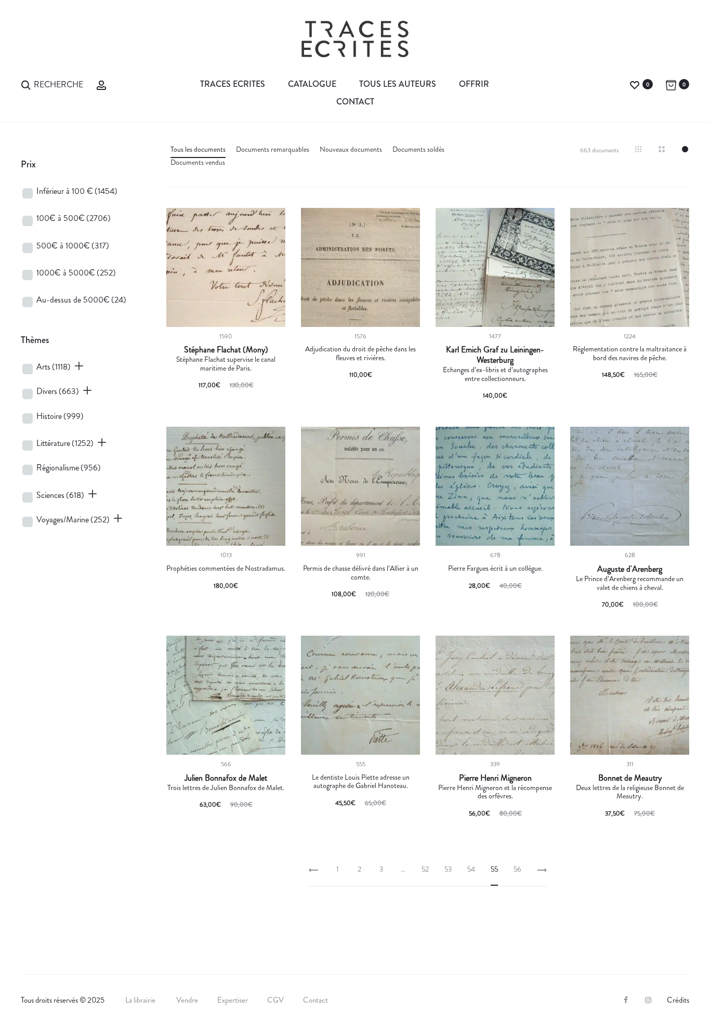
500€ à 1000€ (72, 246)
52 (425, 869)
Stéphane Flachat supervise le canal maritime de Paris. (225, 363)
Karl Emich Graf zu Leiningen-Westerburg (495, 355)
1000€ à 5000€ (76, 273)
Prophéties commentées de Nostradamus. (225, 568)
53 (448, 869)
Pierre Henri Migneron (495, 778)
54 (471, 869)
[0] (634, 84)
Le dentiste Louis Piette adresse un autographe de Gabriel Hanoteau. (361, 781)
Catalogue (312, 84)
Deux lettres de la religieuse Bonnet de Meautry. (630, 791)
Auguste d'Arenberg (629, 569)
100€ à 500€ (73, 218)
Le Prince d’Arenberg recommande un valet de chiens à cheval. (629, 583)
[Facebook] (626, 1000)
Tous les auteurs (397, 84)
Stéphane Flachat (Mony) (226, 350)
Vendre (187, 1000)
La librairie (141, 1000)
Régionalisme (68, 468)
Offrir (474, 84)
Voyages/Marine (73, 519)
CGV (275, 1000)
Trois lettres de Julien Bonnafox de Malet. (225, 787)
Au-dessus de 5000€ (81, 300)
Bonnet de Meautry (630, 778)
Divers (57, 391)
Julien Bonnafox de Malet (226, 778)
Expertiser (232, 1000)
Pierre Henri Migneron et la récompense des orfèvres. (495, 791)
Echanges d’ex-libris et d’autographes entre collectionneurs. (495, 374)
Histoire (60, 416)
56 (517, 869)
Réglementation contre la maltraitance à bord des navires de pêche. (630, 353)
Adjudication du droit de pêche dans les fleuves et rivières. (360, 353)
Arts (53, 367)
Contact (355, 102)
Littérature (65, 443)
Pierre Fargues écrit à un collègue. (495, 568)
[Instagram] (648, 1000)
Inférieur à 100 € (76, 191)
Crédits (678, 1000)
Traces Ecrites (232, 84)
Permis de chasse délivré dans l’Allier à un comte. (360, 572)
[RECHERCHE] (26, 84)
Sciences (60, 495)
